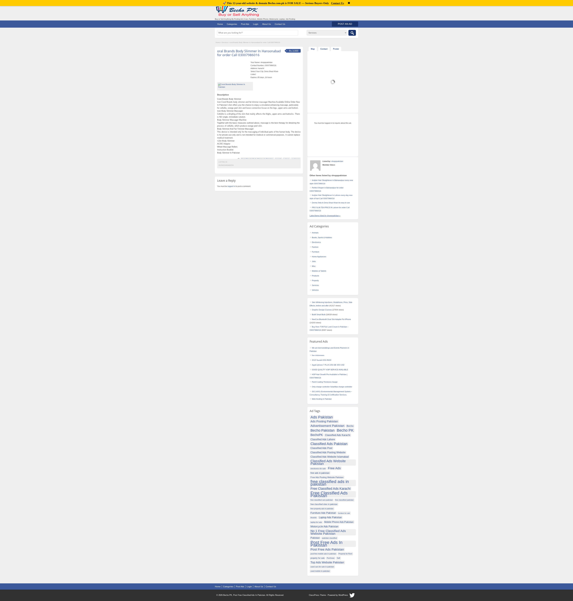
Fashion (315, 247)
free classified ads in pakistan (330, 483)
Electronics (316, 242)
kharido (314, 518)
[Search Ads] (352, 33)
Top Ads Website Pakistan (327, 562)
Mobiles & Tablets (319, 271)
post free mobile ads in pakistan (323, 554)
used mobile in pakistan (320, 571)
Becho (350, 426)
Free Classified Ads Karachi (331, 488)
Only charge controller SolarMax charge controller (332, 387)
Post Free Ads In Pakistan (326, 544)
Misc (314, 266)
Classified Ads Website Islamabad (330, 456)
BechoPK (317, 435)
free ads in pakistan (320, 473)
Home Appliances (319, 257)
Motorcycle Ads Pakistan (324, 526)
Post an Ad (345, 24)
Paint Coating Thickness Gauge (325, 382)
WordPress (343, 595)
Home (220, 24)
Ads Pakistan (322, 417)
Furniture (315, 252)
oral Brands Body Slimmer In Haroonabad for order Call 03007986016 (249, 53)
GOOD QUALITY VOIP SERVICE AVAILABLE (330, 370)
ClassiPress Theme (317, 595)
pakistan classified (329, 538)
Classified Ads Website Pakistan (328, 462)
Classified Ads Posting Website (328, 452)
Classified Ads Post (321, 448)
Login (255, 24)
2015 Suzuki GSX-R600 (321, 360)
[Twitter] (352, 596)
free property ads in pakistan (322, 509)
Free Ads (334, 468)
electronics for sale (318, 469)
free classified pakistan (344, 500)
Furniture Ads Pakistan (323, 513)
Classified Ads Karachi (337, 435)
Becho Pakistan (323, 430)
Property (315, 281)
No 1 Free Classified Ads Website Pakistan (328, 532)
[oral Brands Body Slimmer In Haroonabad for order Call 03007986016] (235, 85)
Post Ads (245, 24)
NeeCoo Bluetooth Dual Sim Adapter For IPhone (331, 319)
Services (225, 42)
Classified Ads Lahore (323, 439)
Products (315, 276)
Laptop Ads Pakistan (330, 517)
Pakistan (315, 538)
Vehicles (315, 290)
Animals (315, 233)
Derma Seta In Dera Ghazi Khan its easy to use (331, 203)
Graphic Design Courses (322, 310)
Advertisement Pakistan (327, 425)
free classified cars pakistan (322, 500)
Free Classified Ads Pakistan (329, 494)
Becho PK (345, 430)
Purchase (331, 558)
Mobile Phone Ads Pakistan (338, 522)
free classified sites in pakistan (324, 504)
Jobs (314, 261)
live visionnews (318, 355)
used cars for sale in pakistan (322, 567)
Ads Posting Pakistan (324, 421)
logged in (231, 186)
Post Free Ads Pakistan (327, 549)
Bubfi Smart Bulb (318, 315)
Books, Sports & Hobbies (322, 237)
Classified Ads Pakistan (329, 444)
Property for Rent (345, 554)
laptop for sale (316, 522)
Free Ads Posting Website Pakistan (327, 477)
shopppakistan (337, 161)
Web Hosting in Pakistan (322, 399)
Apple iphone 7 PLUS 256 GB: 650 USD (328, 365)
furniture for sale (344, 513)
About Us (266, 24)
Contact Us (280, 24)
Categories (232, 24)
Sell (338, 558)
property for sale (318, 558)
